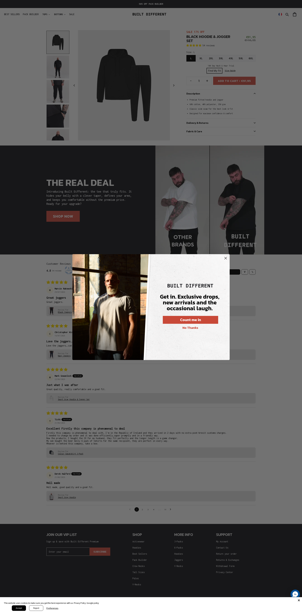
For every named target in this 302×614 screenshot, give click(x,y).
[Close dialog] (225, 258)
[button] (295, 594)
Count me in (190, 320)
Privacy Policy (80, 603)
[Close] (298, 600)
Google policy (93, 603)
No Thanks (190, 327)
